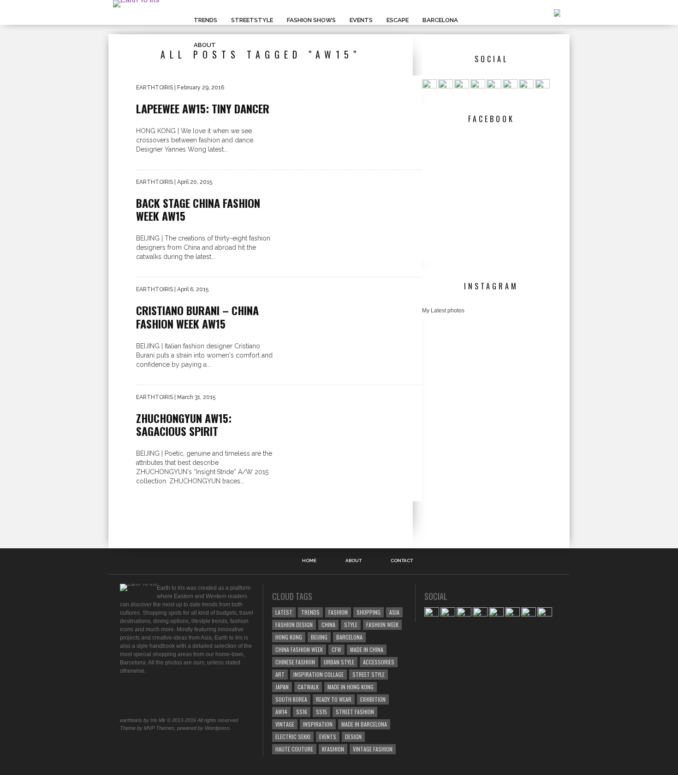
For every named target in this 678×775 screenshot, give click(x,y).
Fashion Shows (311, 20)
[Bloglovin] (542, 86)
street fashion (355, 712)
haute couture (294, 749)
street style (368, 674)
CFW (336, 649)
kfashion (333, 749)
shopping (369, 612)
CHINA (328, 624)
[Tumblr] (445, 86)
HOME (309, 560)
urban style (339, 662)
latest (283, 612)
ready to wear (333, 699)
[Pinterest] (494, 86)
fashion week (382, 624)
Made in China (366, 649)
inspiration (318, 724)
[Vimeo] (526, 86)
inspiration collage (318, 674)
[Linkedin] (510, 86)
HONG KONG (288, 637)
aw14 (281, 712)
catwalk (308, 687)
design (353, 736)
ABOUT (205, 44)
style (350, 624)
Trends (205, 20)
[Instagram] (477, 86)
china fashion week (299, 649)
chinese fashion (295, 662)
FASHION (338, 612)
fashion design (294, 624)
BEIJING (319, 637)
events (327, 736)
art (280, 674)
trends (310, 612)
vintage (284, 724)
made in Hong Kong (350, 687)
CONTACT (402, 560)
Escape (398, 20)
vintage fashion (373, 749)
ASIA (394, 612)
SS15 (321, 712)
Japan (282, 687)
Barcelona (440, 20)
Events (361, 20)
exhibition (373, 699)
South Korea (291, 699)
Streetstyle (252, 20)
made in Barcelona (364, 724)
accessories (378, 662)
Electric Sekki (292, 736)
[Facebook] (429, 86)
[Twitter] (461, 86)
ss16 (301, 712)
